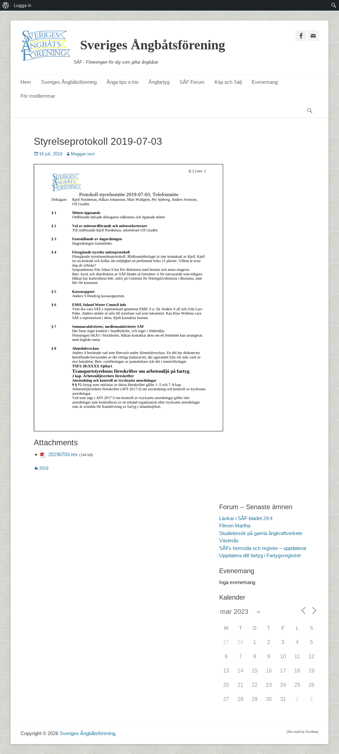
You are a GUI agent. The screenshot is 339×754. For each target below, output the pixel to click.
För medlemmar (38, 96)
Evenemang (265, 82)
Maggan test (83, 153)
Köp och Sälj (228, 82)
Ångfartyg (159, 82)
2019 (43, 468)
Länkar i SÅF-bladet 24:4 (245, 518)
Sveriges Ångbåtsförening (152, 44)
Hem (26, 82)
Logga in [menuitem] (22, 5)
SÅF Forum (192, 82)
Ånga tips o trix (123, 82)
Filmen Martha (234, 525)
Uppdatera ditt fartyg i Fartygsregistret (260, 555)
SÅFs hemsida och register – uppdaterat (262, 548)
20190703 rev (63, 454)
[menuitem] (6, 5)
